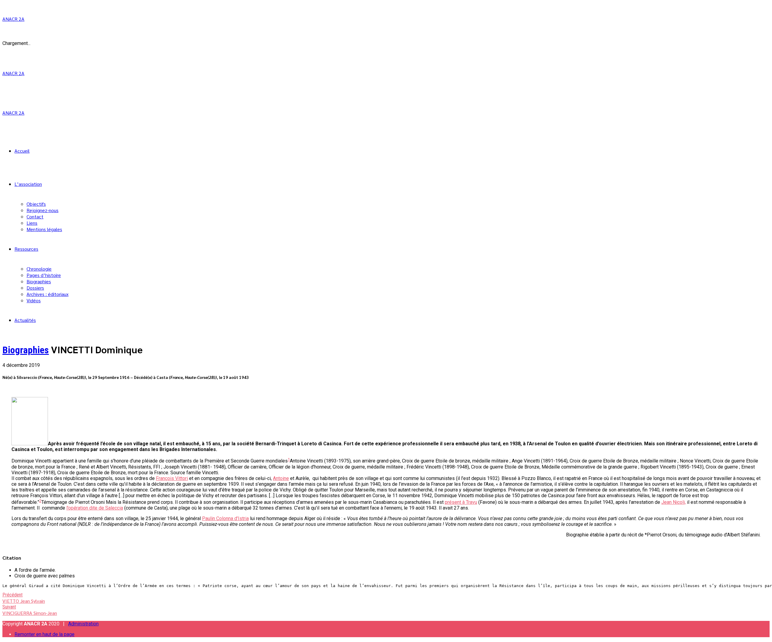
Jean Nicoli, (673, 502)
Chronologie (39, 268)
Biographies (39, 281)
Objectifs (36, 204)
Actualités (25, 320)
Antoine (281, 478)
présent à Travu (461, 502)
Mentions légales (44, 229)
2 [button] (40, 500)
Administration (83, 624)
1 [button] (289, 459)
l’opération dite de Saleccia (94, 508)
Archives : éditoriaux (47, 294)
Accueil (22, 151)
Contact (35, 216)
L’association (28, 184)
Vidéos (34, 300)
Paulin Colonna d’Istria (225, 518)
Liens (32, 223)
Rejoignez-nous (43, 210)
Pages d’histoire (44, 275)
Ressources (26, 249)
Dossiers (35, 287)
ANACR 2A (13, 19)
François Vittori (172, 478)
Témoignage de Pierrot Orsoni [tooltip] (73, 502)
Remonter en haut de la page (44, 634)
